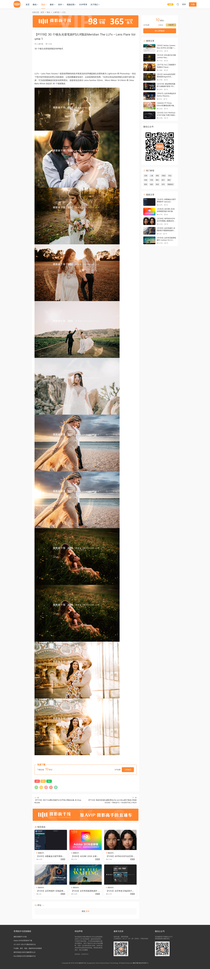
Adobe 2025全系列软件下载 (23, 940)
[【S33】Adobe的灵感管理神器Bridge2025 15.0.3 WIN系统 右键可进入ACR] (149, 77)
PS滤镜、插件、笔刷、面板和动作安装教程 (28, 948)
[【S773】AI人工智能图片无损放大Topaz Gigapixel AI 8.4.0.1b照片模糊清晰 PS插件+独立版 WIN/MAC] (149, 67)
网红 (157, 180)
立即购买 (127, 770)
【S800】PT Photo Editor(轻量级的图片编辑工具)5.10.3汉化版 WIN (166, 105)
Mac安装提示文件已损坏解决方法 (25, 956)
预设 (43, 4)
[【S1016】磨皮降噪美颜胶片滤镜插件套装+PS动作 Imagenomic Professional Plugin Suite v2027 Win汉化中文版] (149, 86)
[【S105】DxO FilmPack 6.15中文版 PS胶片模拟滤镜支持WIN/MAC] (149, 115)
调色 (157, 175)
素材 (52, 4)
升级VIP (171, 25)
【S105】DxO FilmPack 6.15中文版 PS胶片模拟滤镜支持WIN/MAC (166, 115)
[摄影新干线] (17, 4)
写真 (151, 180)
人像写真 (40, 44)
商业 (169, 175)
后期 (145, 175)
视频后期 (70, 4)
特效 (43, 781)
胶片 (163, 180)
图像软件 (41, 853)
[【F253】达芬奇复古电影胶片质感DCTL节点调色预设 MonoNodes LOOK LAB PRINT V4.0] (120, 874)
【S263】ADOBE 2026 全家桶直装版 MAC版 (85, 856)
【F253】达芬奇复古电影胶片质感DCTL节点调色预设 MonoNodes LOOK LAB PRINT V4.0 (120, 891)
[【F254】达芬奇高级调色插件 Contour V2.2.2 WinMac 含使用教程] (85, 874)
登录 (87, 911)
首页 (28, 4)
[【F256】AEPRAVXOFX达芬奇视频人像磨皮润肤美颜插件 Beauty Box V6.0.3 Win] (120, 840)
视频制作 (170, 184)
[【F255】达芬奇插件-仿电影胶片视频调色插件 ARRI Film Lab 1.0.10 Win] (51, 874)
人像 (151, 175)
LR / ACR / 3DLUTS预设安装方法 (25, 944)
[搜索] (178, 4)
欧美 (157, 184)
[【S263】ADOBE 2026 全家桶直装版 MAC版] (85, 840)
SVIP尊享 (83, 4)
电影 (151, 184)
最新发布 (111, 853)
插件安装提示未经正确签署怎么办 (24, 952)
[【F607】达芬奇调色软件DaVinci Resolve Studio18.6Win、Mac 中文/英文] (149, 96)
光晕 (37, 781)
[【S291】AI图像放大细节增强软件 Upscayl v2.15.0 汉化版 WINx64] (51, 840)
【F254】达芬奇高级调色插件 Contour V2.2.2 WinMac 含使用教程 (85, 891)
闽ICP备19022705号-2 (140, 963)
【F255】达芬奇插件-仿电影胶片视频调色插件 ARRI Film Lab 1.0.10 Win (50, 891)
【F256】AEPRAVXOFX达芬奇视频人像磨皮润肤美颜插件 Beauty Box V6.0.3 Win (120, 856)
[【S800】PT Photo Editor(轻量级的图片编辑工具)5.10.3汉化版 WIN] (149, 106)
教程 (35, 4)
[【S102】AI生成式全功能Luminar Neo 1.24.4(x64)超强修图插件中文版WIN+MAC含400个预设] (149, 58)
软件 (60, 4)
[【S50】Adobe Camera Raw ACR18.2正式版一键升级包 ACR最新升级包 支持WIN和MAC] (149, 48)
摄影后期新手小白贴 (20, 937)
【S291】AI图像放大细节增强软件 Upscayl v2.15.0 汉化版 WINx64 (50, 856)
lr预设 (164, 175)
